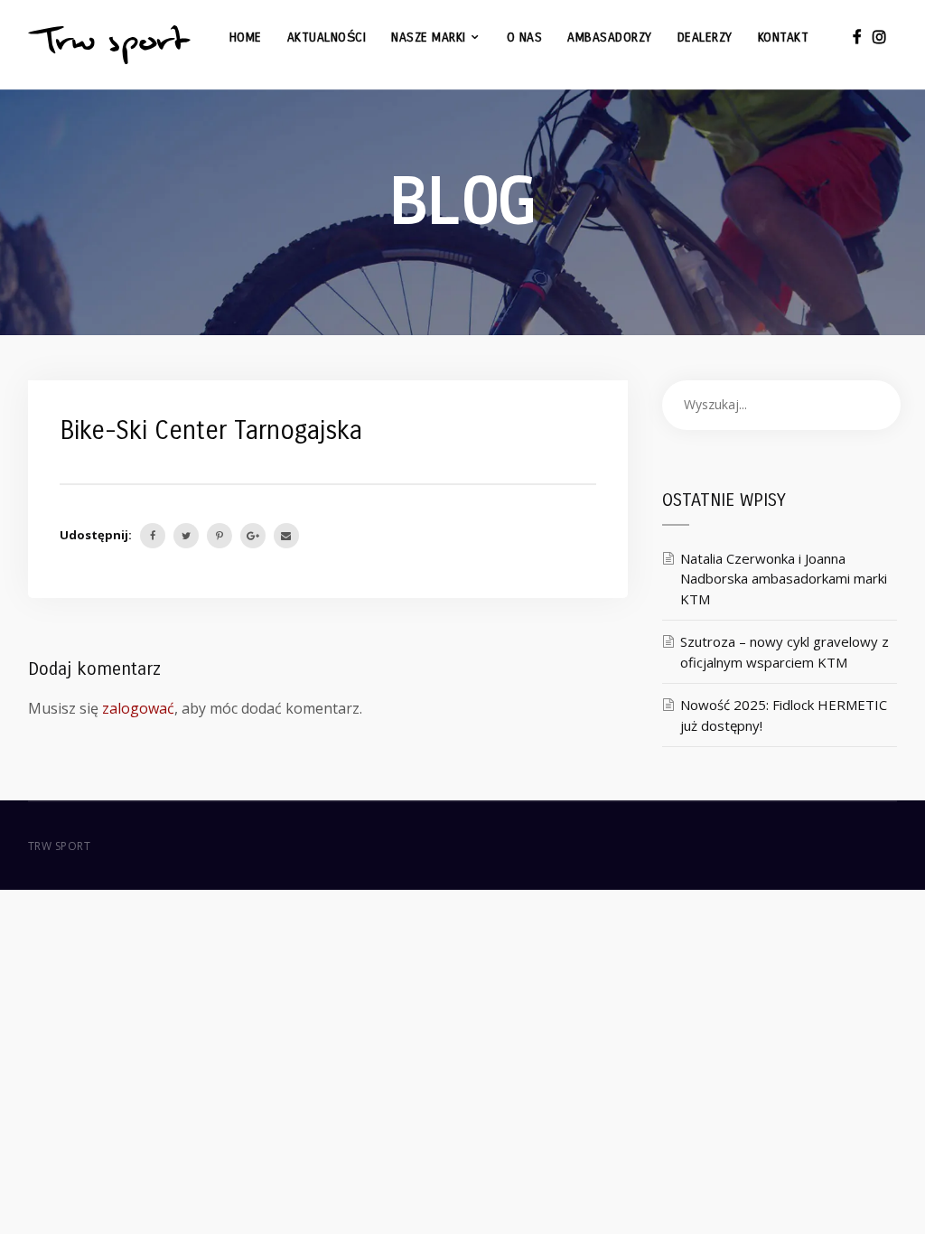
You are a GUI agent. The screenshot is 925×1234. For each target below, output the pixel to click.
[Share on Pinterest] (219, 535)
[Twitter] (186, 535)
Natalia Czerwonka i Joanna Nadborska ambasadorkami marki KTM (783, 578)
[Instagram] (879, 36)
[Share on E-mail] (286, 535)
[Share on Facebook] (152, 535)
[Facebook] (857, 36)
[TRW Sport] (109, 44)
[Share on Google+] (253, 535)
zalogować (138, 708)
